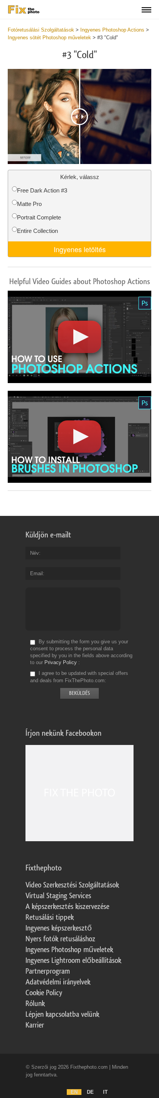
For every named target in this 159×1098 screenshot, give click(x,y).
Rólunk (35, 1004)
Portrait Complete (39, 217)
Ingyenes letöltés (80, 249)
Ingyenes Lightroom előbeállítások (73, 960)
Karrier (34, 1025)
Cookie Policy (43, 993)
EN (74, 1092)
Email (36, 573)
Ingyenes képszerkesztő (58, 928)
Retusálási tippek (49, 917)
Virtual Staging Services (58, 896)
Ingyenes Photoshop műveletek (69, 950)
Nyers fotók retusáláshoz (60, 939)
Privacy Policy (60, 662)
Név (34, 553)
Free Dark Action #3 (42, 190)
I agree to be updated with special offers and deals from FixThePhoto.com (79, 677)
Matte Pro (29, 204)
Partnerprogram (47, 971)
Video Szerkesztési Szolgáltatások (72, 885)
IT (105, 1092)
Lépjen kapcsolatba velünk (62, 1014)
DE (90, 1092)
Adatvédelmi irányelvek (57, 982)
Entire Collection (37, 231)
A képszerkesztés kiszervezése (67, 907)
